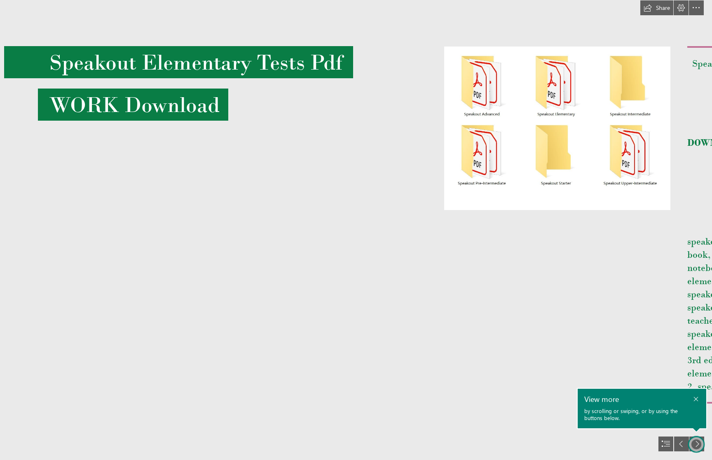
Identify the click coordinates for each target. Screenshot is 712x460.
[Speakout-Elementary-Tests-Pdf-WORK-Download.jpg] (557, 128)
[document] (356, 230)
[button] (656, 7)
